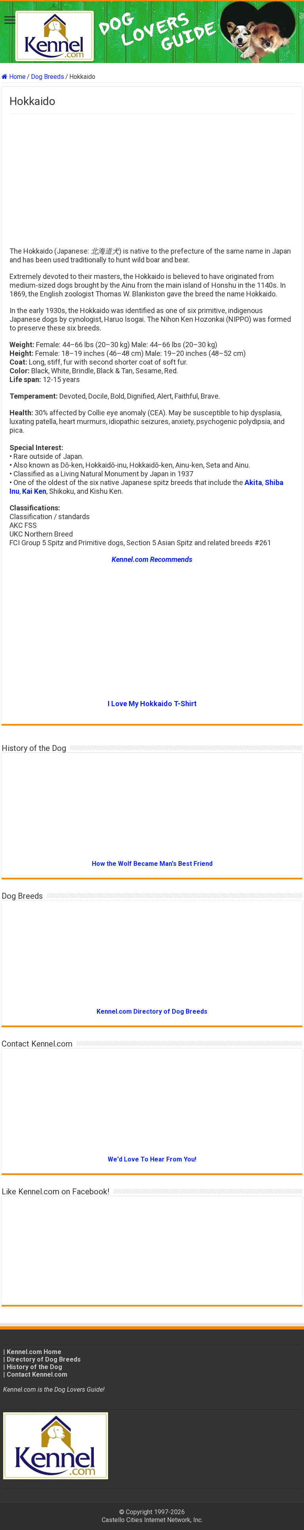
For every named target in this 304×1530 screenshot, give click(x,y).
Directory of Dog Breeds (44, 1359)
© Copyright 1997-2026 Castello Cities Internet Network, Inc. (152, 1516)
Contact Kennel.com (37, 1374)
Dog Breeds (47, 76)
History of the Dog (34, 1367)
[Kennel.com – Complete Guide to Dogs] (152, 32)
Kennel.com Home (34, 1352)
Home (17, 76)
